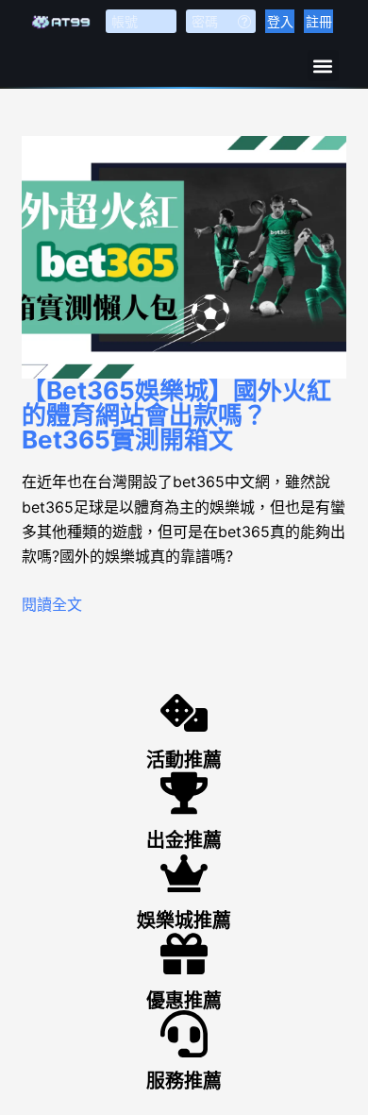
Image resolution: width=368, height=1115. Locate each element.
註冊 (319, 21)
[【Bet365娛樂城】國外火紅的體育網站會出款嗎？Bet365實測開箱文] (183, 257)
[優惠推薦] (184, 953)
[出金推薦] (184, 793)
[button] (323, 65)
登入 (280, 21)
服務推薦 (184, 1081)
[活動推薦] (184, 712)
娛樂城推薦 (184, 920)
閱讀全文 (52, 604)
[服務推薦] (184, 1033)
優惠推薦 (184, 1000)
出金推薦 (184, 840)
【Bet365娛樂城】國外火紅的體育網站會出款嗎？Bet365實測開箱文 (176, 415)
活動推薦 (184, 760)
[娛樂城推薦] (184, 873)
